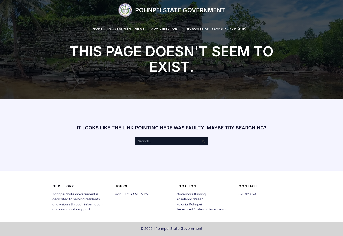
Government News (127, 28)
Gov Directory (165, 28)
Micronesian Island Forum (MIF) (216, 28)
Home (98, 28)
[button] (248, 28)
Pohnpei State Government (180, 10)
